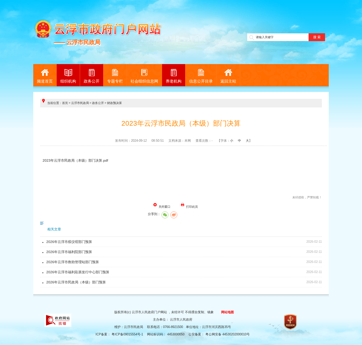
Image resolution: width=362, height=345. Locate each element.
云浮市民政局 (80, 103)
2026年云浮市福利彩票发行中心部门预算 (77, 272)
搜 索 (317, 37)
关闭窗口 (164, 206)
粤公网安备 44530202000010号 (228, 334)
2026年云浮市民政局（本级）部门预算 (76, 282)
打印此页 (192, 206)
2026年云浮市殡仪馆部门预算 (69, 242)
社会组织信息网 (144, 81)
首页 (65, 103)
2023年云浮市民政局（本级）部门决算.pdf (75, 160)
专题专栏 (115, 81)
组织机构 (68, 81)
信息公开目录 (201, 81)
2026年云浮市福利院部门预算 (69, 252)
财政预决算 (114, 103)
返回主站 (228, 81)
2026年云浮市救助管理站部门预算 (72, 262)
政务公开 (91, 81)
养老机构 (173, 81)
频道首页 (45, 81)
